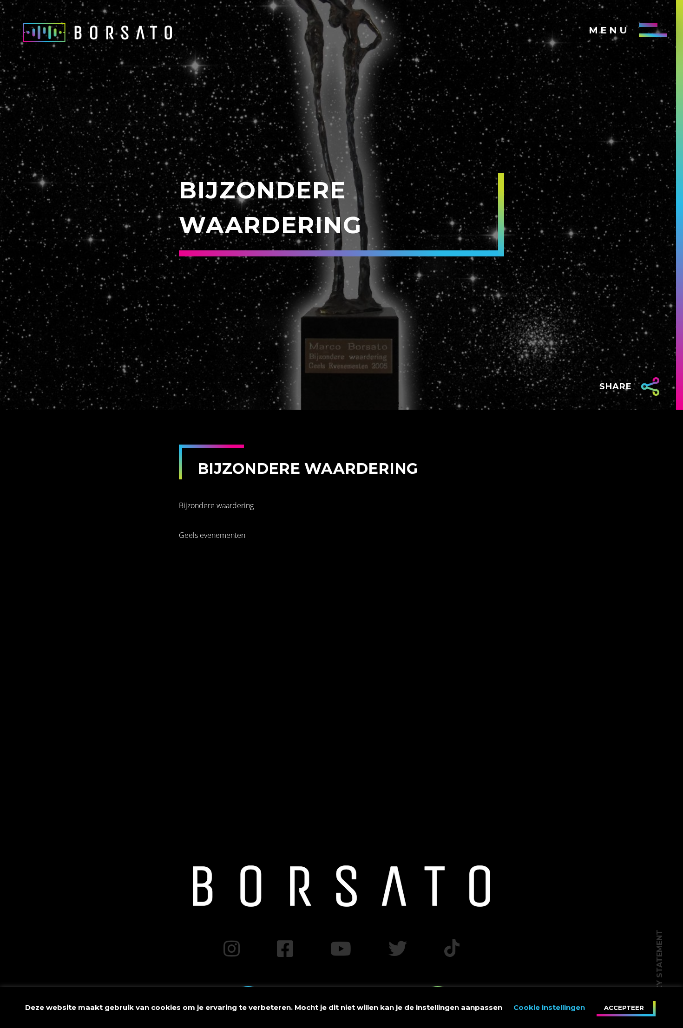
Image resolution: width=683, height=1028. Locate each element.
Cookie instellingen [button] (549, 1007)
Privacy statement (659, 972)
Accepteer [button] (624, 1007)
